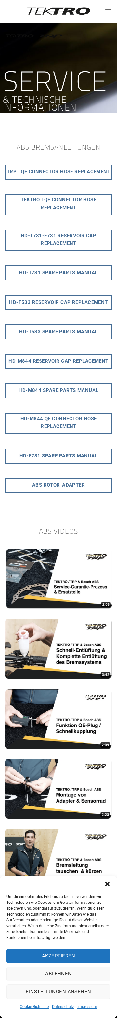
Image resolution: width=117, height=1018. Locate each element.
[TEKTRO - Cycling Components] (58, 11)
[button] (107, 884)
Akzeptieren (58, 956)
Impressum (87, 1006)
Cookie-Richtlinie (34, 1006)
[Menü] (108, 11)
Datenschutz (63, 1006)
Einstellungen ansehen (58, 992)
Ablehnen (58, 974)
